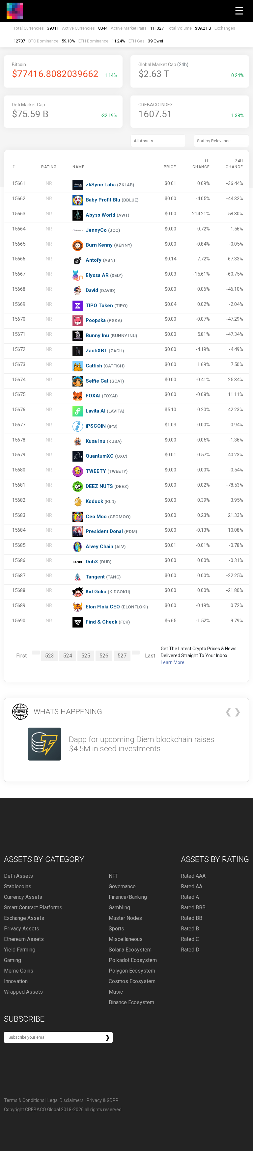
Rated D (190, 950)
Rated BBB (193, 907)
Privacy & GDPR (103, 1100)
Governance (122, 886)
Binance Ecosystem (131, 1002)
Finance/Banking (128, 897)
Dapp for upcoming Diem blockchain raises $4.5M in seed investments (141, 744)
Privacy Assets (21, 928)
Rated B (190, 928)
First (21, 656)
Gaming (12, 960)
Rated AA (191, 886)
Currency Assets (23, 897)
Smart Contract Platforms (33, 907)
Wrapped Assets (23, 992)
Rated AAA (193, 876)
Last (150, 656)
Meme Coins (18, 971)
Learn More (172, 662)
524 (67, 656)
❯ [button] (237, 711)
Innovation (16, 981)
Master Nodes (125, 918)
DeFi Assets (18, 876)
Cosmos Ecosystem (132, 981)
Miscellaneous (126, 939)
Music (116, 992)
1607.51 (155, 114)
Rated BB (191, 918)
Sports (116, 928)
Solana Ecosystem (130, 950)
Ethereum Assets (24, 939)
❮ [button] (228, 711)
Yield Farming (19, 950)
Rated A (190, 897)
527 (122, 656)
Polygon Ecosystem (132, 971)
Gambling (119, 907)
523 (49, 656)
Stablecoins (17, 886)
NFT (113, 876)
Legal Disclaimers (65, 1100)
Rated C (190, 939)
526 (103, 656)
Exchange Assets (24, 918)
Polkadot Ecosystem (133, 960)
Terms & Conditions (24, 1100)
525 (85, 656)
